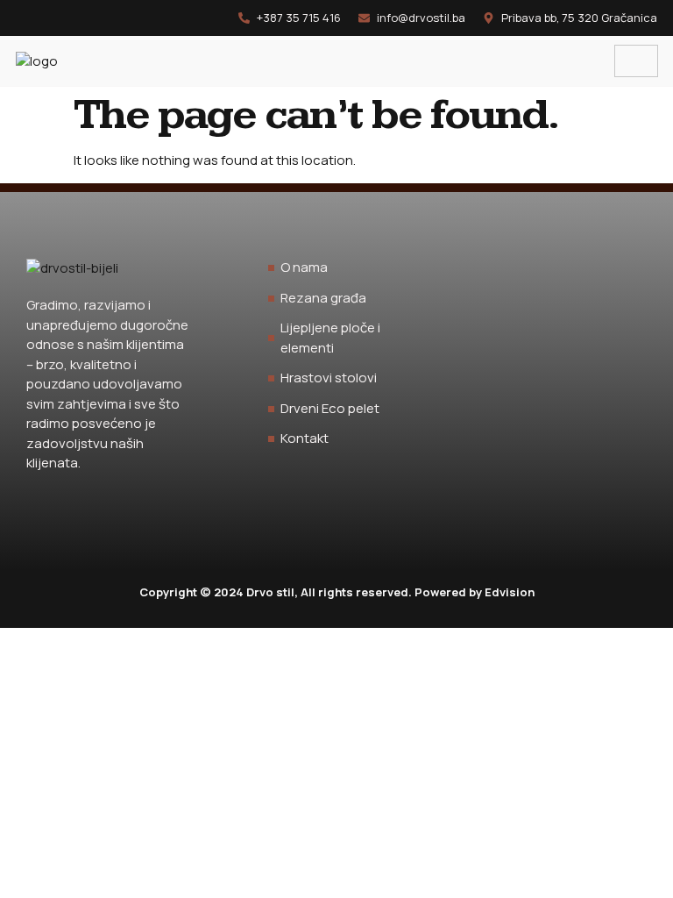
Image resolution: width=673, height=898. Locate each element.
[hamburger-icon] (636, 61)
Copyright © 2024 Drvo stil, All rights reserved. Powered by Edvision (337, 592)
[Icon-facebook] (22, 17)
